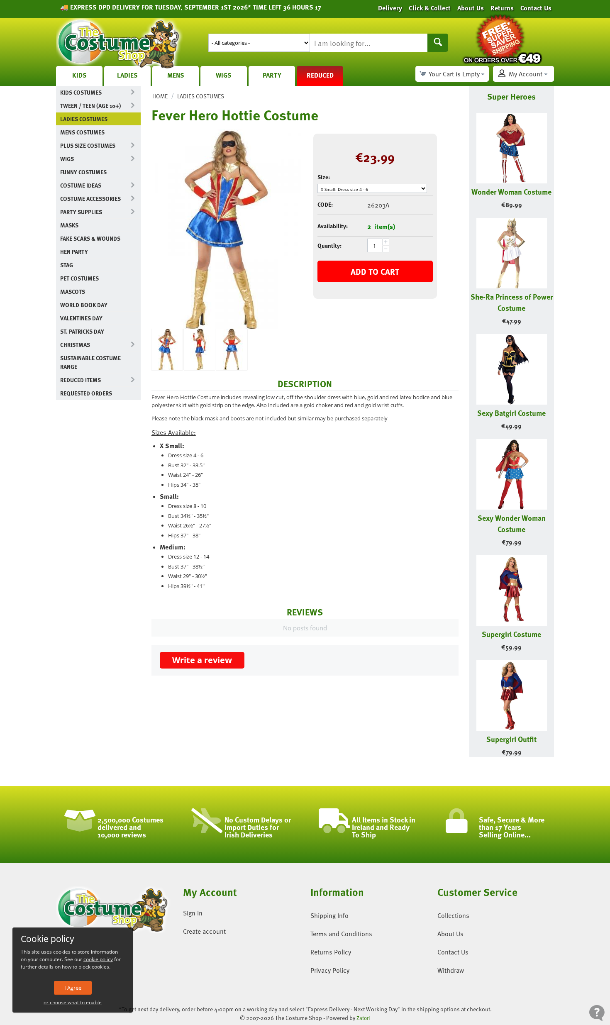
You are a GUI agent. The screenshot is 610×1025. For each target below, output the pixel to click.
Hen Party (74, 251)
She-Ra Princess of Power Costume (512, 302)
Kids (79, 75)
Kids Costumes (81, 92)
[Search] (437, 43)
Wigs (224, 75)
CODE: (325, 204)
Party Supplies (81, 211)
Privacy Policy (329, 970)
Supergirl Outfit (511, 738)
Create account (204, 931)
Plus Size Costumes (87, 145)
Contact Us (452, 952)
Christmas (75, 344)
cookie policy (98, 959)
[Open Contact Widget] (597, 1013)
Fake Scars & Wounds (90, 238)
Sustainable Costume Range (90, 362)
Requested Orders (86, 393)
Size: (323, 177)
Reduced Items (80, 380)
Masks (69, 225)
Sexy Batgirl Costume (511, 412)
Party (272, 75)
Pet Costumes (79, 278)
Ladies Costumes (83, 119)
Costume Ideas (80, 185)
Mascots (72, 291)
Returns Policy (330, 952)
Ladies (127, 75)
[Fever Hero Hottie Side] (199, 349)
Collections (453, 915)
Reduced (320, 75)
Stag (66, 265)
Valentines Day (81, 318)
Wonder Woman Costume (511, 191)
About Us (450, 934)
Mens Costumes (82, 132)
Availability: (332, 226)
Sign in (193, 913)
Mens (175, 75)
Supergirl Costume (511, 633)
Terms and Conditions (341, 934)
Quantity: (329, 245)
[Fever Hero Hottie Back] (231, 349)
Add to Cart (375, 271)
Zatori (363, 1018)
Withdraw (450, 970)
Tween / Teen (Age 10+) (90, 105)
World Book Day (83, 304)
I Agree (72, 987)
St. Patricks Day (82, 331)
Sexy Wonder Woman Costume (512, 523)
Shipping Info (329, 915)
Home (160, 96)
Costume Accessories (90, 198)
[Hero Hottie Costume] (226, 229)
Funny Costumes (83, 172)
